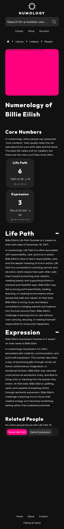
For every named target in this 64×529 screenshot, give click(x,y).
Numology (32, 13)
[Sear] (54, 21)
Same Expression (40, 432)
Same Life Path (17, 432)
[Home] (8, 41)
